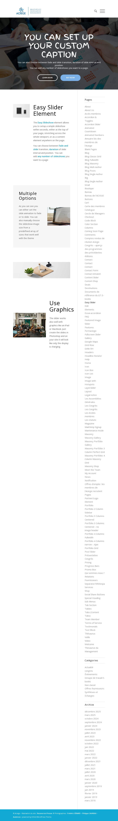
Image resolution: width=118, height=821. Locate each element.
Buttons (89, 199)
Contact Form (91, 270)
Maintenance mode (94, 430)
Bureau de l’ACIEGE (94, 195)
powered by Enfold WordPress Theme (36, 817)
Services (89, 587)
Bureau (88, 192)
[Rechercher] (94, 10)
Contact (88, 259)
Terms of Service (93, 622)
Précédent (19, 270)
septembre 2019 (93, 786)
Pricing (88, 562)
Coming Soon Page (94, 231)
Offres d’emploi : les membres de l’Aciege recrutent (95, 488)
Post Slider (90, 551)
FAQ (87, 316)
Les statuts (90, 419)
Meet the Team (92, 469)
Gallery (88, 338)
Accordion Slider (92, 124)
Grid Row (89, 345)
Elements (89, 309)
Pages (88, 494)
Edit (87, 305)
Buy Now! (70, 77)
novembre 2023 (93, 729)
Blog (87, 152)
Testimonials (91, 626)
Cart (87, 202)
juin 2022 (89, 747)
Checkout (89, 216)
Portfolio (89, 505)
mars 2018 (90, 800)
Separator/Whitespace (96, 583)
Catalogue (90, 209)
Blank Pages (91, 149)
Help (87, 359)
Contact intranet (93, 273)
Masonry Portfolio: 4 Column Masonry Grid (95, 459)
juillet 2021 (90, 764)
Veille (87, 637)
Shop (87, 590)
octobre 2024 (91, 718)
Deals (87, 284)
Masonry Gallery (93, 437)
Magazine (89, 423)
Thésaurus (90, 633)
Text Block (90, 629)
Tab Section (90, 605)
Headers (89, 352)
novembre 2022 (93, 740)
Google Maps (91, 341)
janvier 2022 (91, 757)
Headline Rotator (93, 355)
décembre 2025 (93, 711)
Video (87, 640)
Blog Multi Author (93, 167)
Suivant (23, 110)
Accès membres (93, 113)
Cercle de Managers (95, 213)
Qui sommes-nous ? (94, 573)
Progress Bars (92, 565)
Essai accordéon (93, 313)
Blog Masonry (91, 163)
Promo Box (90, 569)
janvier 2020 (91, 782)
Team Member (92, 619)
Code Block (90, 220)
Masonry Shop (92, 466)
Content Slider (92, 277)
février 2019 (91, 793)
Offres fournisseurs (94, 688)
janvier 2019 (91, 797)
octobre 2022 (91, 743)
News (88, 476)
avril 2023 (90, 736)
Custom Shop (91, 281)
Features (89, 327)
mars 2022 (90, 754)
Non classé (90, 685)
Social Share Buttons (95, 594)
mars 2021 (90, 768)
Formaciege (90, 330)
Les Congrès (91, 405)
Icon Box (89, 370)
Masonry (89, 434)
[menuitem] (94, 10)
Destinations (91, 288)
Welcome (89, 644)
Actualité (89, 667)
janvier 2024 (91, 725)
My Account (90, 473)
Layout (88, 391)
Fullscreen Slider (93, 334)
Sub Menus (90, 601)
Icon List (89, 373)
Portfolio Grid (91, 548)
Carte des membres (95, 206)
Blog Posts (90, 170)
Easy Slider (90, 302)
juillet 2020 (90, 771)
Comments (90, 234)
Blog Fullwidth (91, 159)
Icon (87, 366)
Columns (89, 227)
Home (88, 362)
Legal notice (91, 395)
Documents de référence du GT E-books (94, 295)
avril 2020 (90, 775)
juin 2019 (89, 789)
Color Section (91, 224)
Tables (88, 608)
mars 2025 (90, 715)
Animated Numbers (94, 135)
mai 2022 (89, 750)
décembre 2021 (93, 761)
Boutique (89, 188)
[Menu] (101, 10)
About (88, 106)
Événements (91, 674)
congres (89, 670)
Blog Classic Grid (93, 156)
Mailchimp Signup (93, 427)
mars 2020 (90, 779)
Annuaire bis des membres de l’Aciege (93, 142)
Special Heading (92, 598)
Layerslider (90, 387)
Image (88, 377)
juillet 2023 (90, 732)
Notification (90, 480)
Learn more (47, 77)
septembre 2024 (93, 722)
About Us (89, 110)
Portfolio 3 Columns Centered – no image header (94, 527)
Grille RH (89, 348)
